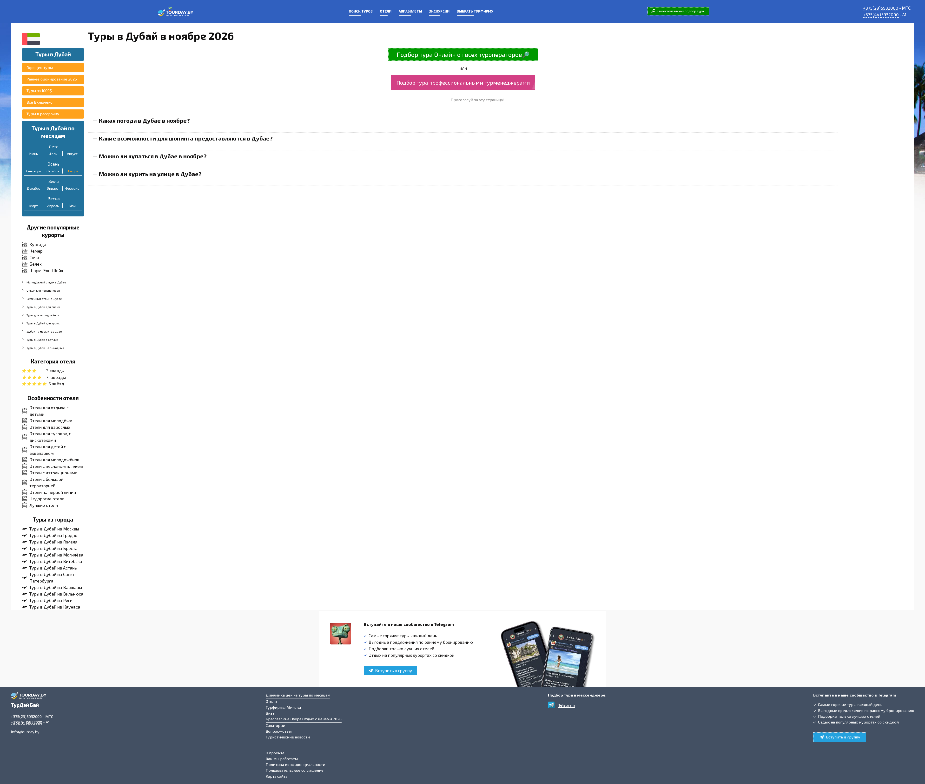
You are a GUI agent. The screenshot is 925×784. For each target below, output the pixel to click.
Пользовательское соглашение (295, 770)
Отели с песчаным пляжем (56, 466)
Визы (270, 713)
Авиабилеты (410, 11)
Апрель (53, 206)
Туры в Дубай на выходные (45, 347)
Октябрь (52, 171)
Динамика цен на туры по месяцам (298, 695)
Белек (35, 264)
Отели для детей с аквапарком (47, 450)
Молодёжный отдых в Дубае (46, 282)
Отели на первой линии (52, 492)
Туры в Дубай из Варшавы (55, 587)
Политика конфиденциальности (295, 764)
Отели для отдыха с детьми (49, 411)
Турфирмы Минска (283, 707)
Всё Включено (39, 102)
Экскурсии (439, 11)
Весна (53, 198)
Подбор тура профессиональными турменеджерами (463, 82)
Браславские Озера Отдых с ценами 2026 (304, 719)
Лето (54, 146)
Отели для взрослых (49, 427)
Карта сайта (276, 776)
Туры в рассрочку (42, 113)
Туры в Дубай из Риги (51, 600)
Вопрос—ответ (279, 731)
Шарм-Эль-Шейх (46, 270)
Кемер (36, 251)
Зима (53, 181)
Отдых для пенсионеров (43, 290)
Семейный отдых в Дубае (44, 298)
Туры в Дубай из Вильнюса (56, 593)
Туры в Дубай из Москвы (54, 528)
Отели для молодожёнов (54, 459)
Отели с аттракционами (53, 472)
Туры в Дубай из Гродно (53, 535)
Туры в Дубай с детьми (42, 339)
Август (72, 154)
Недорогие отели (46, 498)
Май (72, 206)
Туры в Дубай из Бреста (53, 548)
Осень (53, 164)
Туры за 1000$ (39, 90)
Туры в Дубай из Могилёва (56, 554)
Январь (53, 188)
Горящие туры (39, 67)
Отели (385, 11)
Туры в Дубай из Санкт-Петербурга (52, 577)
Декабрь (33, 188)
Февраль (72, 188)
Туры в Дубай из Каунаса (54, 607)
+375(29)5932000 (880, 8)
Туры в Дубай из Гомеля (53, 541)
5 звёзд (56, 383)
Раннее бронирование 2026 (51, 79)
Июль (53, 154)
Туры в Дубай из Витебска (55, 561)
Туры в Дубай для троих (42, 323)
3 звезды (55, 370)
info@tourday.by (25, 731)
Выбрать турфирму (475, 11)
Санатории (275, 725)
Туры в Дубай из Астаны (53, 567)
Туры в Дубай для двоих (43, 306)
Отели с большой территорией (46, 482)
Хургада (37, 244)
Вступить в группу (393, 670)
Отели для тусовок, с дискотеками (50, 437)
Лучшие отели (43, 505)
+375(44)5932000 (881, 14)
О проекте (275, 752)
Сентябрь (33, 171)
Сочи (34, 257)
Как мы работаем (282, 758)
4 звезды (56, 377)
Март (33, 206)
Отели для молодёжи (50, 420)
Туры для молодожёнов (42, 315)
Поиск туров (361, 11)
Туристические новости (288, 737)
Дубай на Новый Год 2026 (44, 331)
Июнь (33, 154)
